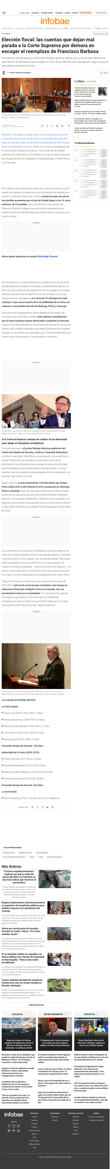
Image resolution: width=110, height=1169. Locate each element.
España (67, 13)
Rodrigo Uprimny (25, 853)
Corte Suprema (41, 853)
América (34, 1117)
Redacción (55, 1117)
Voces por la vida (65, 28)
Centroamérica (34, 1141)
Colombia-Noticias (54, 857)
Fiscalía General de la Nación (14, 857)
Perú (34, 1137)
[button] (4, 13)
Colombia (59, 13)
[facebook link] (9, 1126)
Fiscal (32, 857)
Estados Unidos (47, 13)
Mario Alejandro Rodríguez (20, 73)
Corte (41, 857)
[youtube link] (9, 1130)
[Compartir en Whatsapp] (42, 126)
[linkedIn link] (18, 1130)
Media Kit (76, 1134)
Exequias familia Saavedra (20, 28)
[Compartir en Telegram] (62, 126)
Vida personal (5, 28)
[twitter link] (13, 1126)
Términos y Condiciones (96, 1117)
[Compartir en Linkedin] (57, 126)
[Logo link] (55, 20)
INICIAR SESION (101, 13)
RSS (34, 1147)
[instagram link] (18, 1126)
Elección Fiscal (8, 853)
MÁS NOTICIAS (36, 1005)
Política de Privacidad (96, 1120)
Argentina (35, 13)
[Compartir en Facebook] (47, 126)
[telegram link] (13, 1130)
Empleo (55, 1120)
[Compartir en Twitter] (52, 126)
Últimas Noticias (34, 1144)
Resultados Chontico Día (38, 28)
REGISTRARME (86, 13)
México (75, 13)
